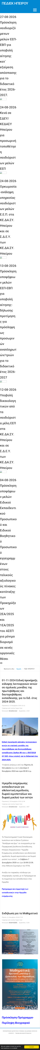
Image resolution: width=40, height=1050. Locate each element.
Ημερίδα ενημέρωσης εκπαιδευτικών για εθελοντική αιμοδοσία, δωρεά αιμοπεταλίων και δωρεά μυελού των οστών (17, 790)
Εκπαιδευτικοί (13, 711)
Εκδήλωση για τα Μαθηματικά (20, 913)
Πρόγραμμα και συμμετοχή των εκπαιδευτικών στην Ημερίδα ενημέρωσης (15, 892)
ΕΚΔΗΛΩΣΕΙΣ (13, 922)
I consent (31, 1047)
